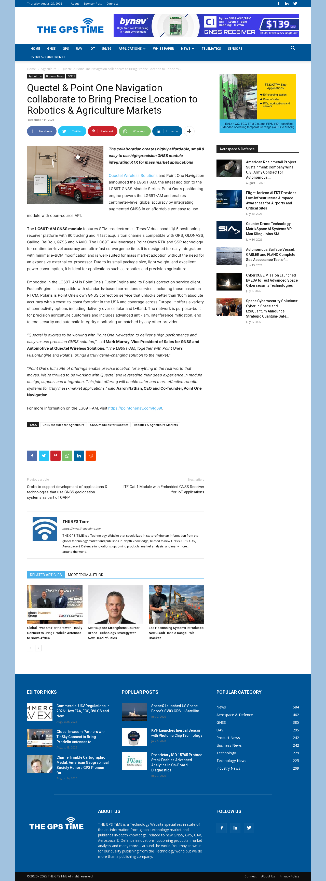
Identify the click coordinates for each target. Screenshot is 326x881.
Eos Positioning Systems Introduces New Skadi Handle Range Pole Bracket (176, 633)
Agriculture (49, 69)
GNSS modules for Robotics (109, 425)
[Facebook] (278, 3)
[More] (189, 131)
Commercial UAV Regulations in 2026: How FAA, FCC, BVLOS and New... (83, 711)
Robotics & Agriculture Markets (156, 425)
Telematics (211, 48)
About (75, 3)
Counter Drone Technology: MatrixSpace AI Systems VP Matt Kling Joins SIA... (269, 229)
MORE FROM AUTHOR (85, 575)
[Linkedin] (287, 3)
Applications (130, 48)
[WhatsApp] (67, 456)
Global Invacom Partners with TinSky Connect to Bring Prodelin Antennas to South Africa (54, 633)
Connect (112, 3)
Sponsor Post (93, 3)
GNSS (51, 48)
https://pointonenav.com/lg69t (135, 408)
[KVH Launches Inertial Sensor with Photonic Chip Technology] (134, 737)
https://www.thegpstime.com (82, 528)
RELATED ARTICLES (46, 575)
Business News (54, 76)
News (185, 48)
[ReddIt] (91, 456)
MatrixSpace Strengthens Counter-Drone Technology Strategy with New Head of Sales (114, 633)
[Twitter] (295, 3)
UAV (79, 48)
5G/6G (107, 48)
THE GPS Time (75, 521)
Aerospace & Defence (237, 149)
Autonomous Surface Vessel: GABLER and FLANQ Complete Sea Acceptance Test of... (270, 254)
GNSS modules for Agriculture (64, 425)
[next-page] (38, 648)
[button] (293, 48)
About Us (268, 876)
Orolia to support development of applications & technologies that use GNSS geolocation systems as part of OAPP (67, 492)
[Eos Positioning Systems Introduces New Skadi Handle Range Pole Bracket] (176, 604)
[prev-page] (30, 648)
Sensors (235, 48)
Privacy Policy (289, 876)
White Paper (163, 48)
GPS (66, 48)
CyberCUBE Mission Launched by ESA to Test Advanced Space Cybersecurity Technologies (272, 280)
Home (35, 48)
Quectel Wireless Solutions (133, 175)
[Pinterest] (55, 456)
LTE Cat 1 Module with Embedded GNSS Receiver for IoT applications (163, 489)
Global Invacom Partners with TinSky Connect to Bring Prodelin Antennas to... (81, 737)
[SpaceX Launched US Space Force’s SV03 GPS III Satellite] (134, 712)
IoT (92, 48)
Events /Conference (48, 57)
